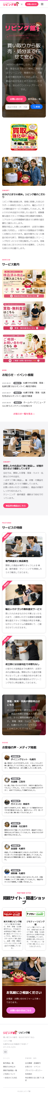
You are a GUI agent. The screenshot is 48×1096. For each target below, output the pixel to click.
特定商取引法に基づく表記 (34, 1079)
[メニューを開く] (42, 4)
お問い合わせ (32, 4)
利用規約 (28, 1074)
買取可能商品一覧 (10, 1070)
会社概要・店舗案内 (33, 1063)
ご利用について (9, 1074)
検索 (38, 106)
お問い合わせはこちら (20, 1010)
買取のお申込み (9, 1066)
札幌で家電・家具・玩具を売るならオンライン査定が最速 (23, 394)
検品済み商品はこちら (16, 505)
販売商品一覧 (34, 99)
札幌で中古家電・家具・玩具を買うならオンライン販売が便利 (23, 384)
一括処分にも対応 (10, 1077)
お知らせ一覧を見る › (23, 413)
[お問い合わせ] (5, 1052)
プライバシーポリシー (33, 1070)
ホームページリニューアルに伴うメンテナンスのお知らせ (23, 404)
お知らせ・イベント (33, 1066)
